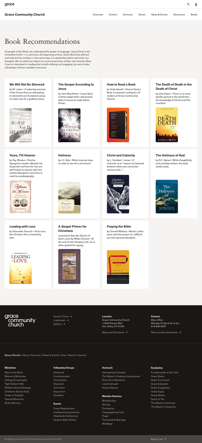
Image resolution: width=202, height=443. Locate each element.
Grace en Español (14, 395)
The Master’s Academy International (121, 376)
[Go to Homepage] (9, 4)
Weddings (107, 423)
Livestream (59, 320)
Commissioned (62, 376)
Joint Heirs (59, 387)
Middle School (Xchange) (18, 387)
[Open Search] (188, 4)
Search (72, 355)
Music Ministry (12, 402)
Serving (106, 404)
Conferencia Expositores (66, 412)
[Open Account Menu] (196, 4)
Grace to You (157, 399)
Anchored (59, 372)
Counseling (108, 408)
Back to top (157, 439)
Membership (109, 400)
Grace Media (158, 395)
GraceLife (59, 383)
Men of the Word (13, 372)
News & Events (51, 355)
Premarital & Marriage (114, 419)
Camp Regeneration (64, 408)
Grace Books (157, 376)
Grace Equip (157, 391)
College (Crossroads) (16, 379)
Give (63, 355)
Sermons (36, 355)
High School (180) (14, 383)
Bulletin (58, 324)
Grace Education (159, 383)
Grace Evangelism (160, 387)
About (25, 355)
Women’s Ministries (15, 376)
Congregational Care (113, 412)
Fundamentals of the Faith (164, 372)
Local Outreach (110, 383)
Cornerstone (60, 379)
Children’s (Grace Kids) (17, 391)
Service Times (61, 316)
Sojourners (59, 391)
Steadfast (58, 395)
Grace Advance (110, 387)
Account (82, 355)
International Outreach (114, 372)
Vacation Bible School (65, 419)
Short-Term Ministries (113, 379)
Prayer (105, 415)
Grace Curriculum (160, 379)
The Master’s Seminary (163, 402)
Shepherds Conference (66, 415)
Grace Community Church (25, 14)
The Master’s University (163, 406)
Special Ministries (14, 399)
